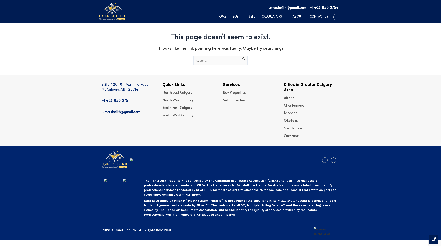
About (298, 16)
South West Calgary (177, 115)
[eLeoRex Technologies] (326, 231)
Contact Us (319, 16)
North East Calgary (177, 92)
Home (221, 16)
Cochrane (291, 135)
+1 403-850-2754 (324, 7)
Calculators (272, 16)
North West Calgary (178, 99)
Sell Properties (234, 99)
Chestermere (294, 105)
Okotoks (291, 120)
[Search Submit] (243, 58)
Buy (235, 16)
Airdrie (289, 97)
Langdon (290, 112)
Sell (252, 16)
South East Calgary (177, 107)
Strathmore (293, 128)
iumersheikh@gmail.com (287, 7)
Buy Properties (234, 92)
